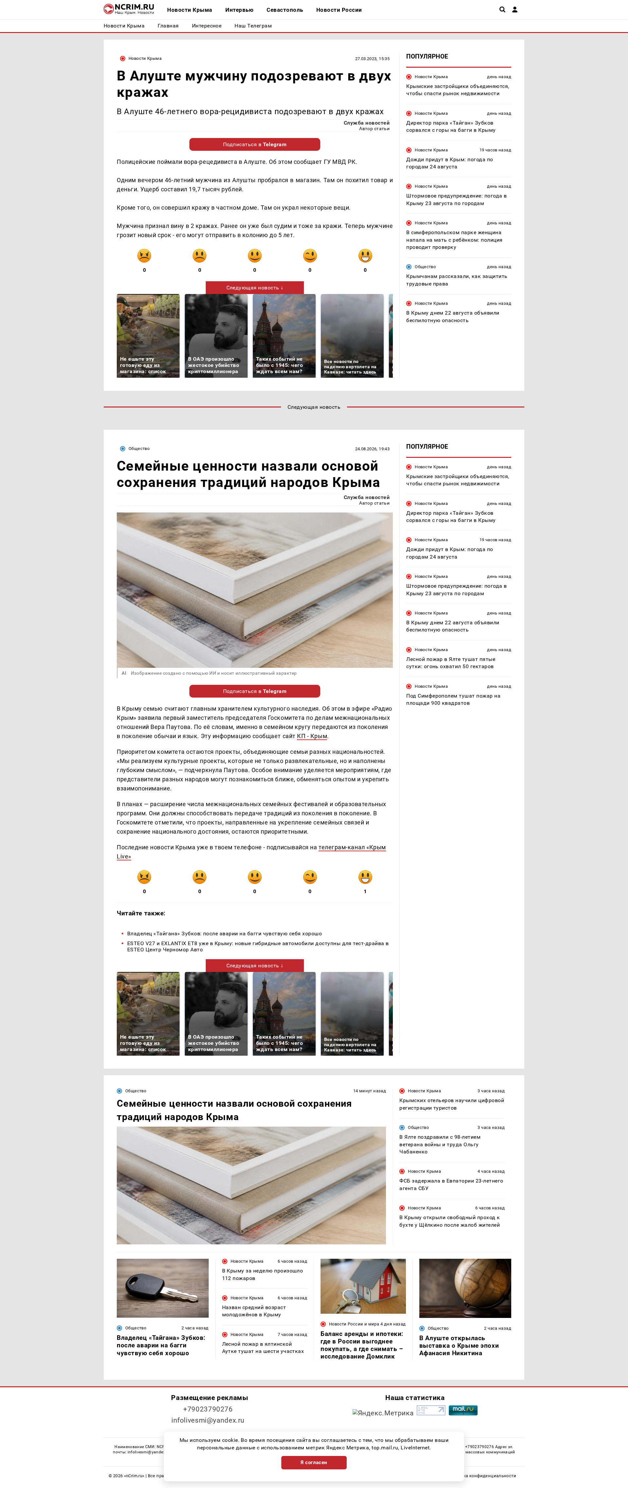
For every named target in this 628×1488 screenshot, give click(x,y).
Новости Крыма (145, 58)
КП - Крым (312, 736)
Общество (425, 267)
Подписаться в (255, 144)
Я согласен (314, 1462)
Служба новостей (367, 123)
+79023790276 (208, 1409)
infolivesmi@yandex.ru (208, 1420)
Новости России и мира (354, 1324)
